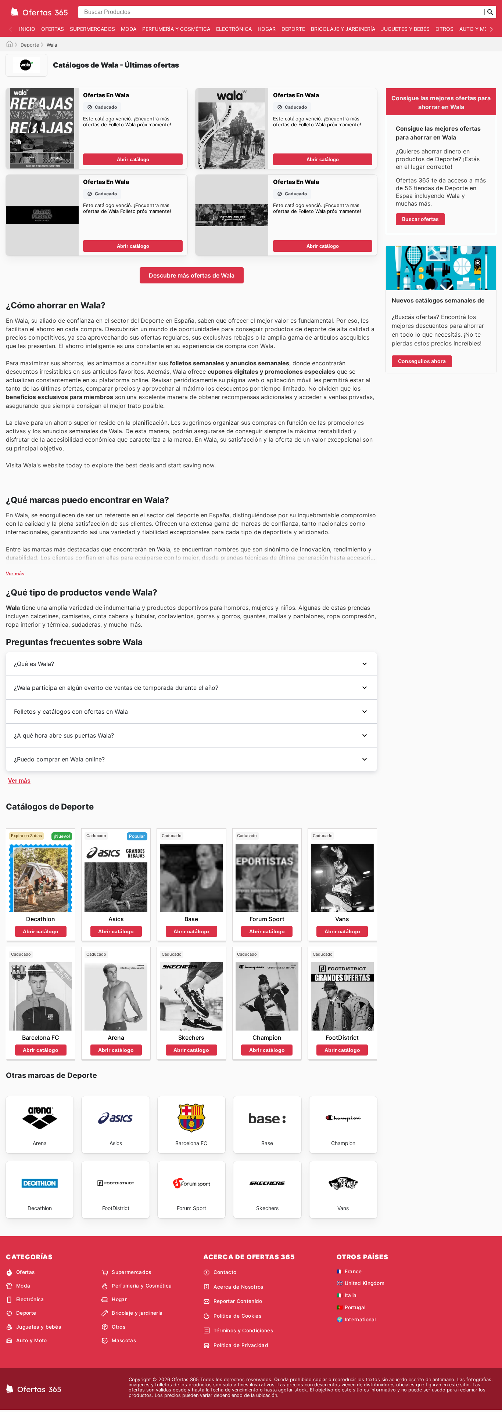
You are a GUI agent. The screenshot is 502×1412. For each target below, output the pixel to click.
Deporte (293, 29)
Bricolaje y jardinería (343, 29)
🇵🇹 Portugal (351, 1307)
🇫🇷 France (349, 1271)
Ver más (15, 573)
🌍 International (356, 1319)
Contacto (225, 1272)
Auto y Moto (477, 29)
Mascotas (124, 1340)
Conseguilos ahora (422, 361)
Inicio (27, 29)
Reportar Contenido (238, 1301)
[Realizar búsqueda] (490, 12)
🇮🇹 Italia (347, 1295)
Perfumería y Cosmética (176, 29)
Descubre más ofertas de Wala (191, 275)
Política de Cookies (237, 1316)
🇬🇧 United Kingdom (360, 1283)
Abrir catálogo (133, 159)
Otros (444, 29)
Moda (128, 29)
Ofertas (52, 29)
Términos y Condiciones (243, 1330)
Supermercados (92, 29)
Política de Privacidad (241, 1345)
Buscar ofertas (420, 219)
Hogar (267, 29)
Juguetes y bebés (405, 29)
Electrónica (234, 29)
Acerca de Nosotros (238, 1287)
